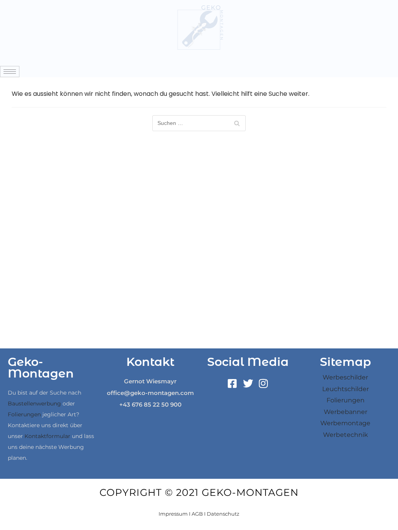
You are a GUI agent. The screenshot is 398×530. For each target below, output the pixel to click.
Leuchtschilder (345, 389)
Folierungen (24, 414)
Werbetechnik (345, 434)
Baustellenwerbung (34, 403)
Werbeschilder (345, 377)
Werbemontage (345, 423)
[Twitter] (248, 383)
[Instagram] (263, 383)
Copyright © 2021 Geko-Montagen (199, 492)
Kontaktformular (47, 436)
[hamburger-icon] (9, 71)
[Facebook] (232, 383)
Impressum (173, 514)
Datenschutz (223, 514)
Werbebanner (345, 412)
